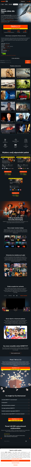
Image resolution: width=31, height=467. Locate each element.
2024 (8, 50)
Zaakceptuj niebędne (15, 462)
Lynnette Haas (7, 47)
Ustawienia (15, 465)
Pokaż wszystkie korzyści (15, 353)
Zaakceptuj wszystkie (15, 460)
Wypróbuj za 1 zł (15, 367)
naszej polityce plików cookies (16, 458)
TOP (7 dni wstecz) (12, 55)
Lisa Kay (5, 46)
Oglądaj (27, 60)
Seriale (6, 4)
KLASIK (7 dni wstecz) (5, 55)
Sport (25, 4)
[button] (1, 438)
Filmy (3, 4)
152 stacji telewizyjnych (9, 19)
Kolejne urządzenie (23, 295)
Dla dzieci (10, 4)
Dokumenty (15, 4)
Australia (4, 49)
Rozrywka (20, 4)
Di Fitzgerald (7, 44)
